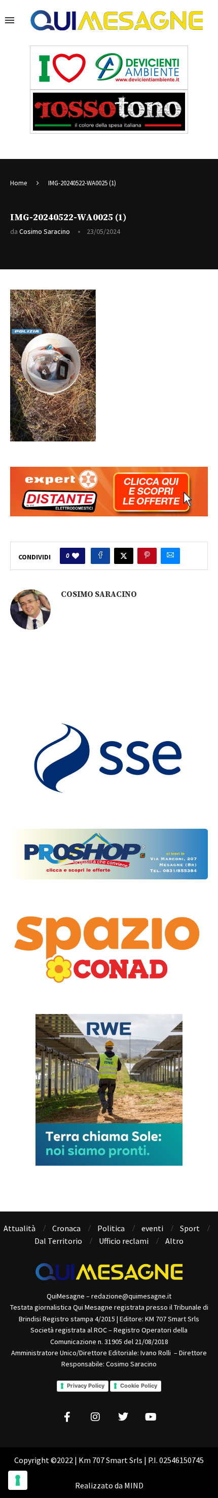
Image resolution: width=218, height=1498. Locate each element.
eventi (152, 1228)
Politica (111, 1228)
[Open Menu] (9, 20)
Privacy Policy (85, 1385)
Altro (174, 1241)
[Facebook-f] (67, 1417)
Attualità (19, 1228)
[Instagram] (95, 1417)
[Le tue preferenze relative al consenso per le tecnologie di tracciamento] (17, 1480)
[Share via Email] (170, 556)
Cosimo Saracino (44, 231)
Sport (190, 1228)
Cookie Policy (138, 1385)
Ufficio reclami (124, 1241)
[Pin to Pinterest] (147, 556)
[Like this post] (75, 556)
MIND (133, 1485)
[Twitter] (123, 1417)
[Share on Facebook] (100, 556)
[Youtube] (151, 1417)
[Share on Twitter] (123, 556)
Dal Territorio (58, 1241)
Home (18, 183)
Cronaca (66, 1228)
